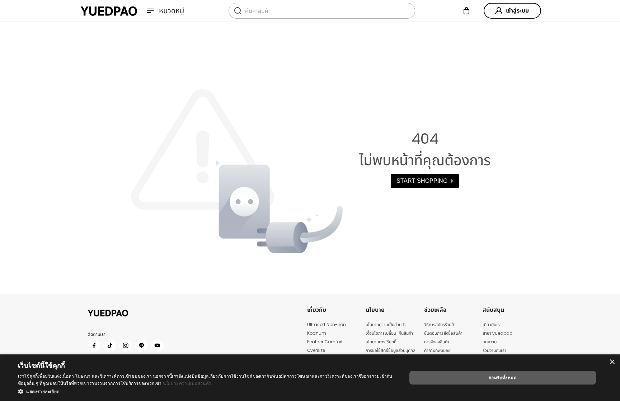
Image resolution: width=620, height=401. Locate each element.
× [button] (612, 362)
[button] (206, 391)
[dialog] (310, 377)
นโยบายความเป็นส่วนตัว (187, 383)
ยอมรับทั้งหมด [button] (503, 377)
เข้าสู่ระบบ (517, 10)
